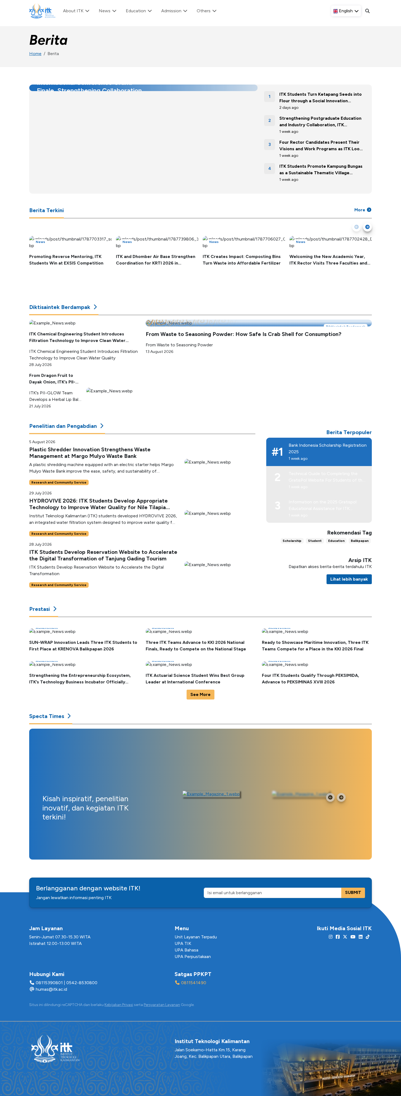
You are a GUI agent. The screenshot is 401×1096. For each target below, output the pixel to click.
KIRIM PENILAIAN (243, 586)
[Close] (262, 508)
